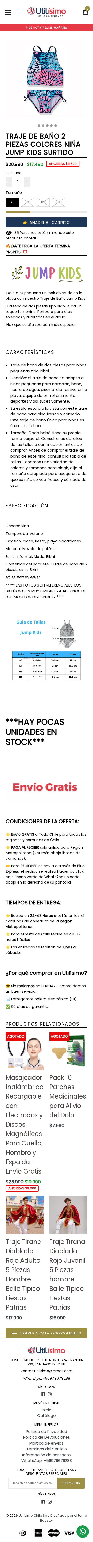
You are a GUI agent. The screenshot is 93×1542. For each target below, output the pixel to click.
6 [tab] (55, 125)
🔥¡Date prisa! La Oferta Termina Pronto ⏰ (38, 249)
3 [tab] (43, 125)
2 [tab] (39, 125)
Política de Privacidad (46, 1431)
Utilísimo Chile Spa (34, 1515)
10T (27, 202)
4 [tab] (47, 125)
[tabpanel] (46, 79)
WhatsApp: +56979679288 (46, 1460)
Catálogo (46, 1415)
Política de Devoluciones (46, 1437)
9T (12, 202)
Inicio (46, 1410)
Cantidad (13, 172)
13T (58, 202)
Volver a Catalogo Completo (50, 1333)
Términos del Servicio (46, 1449)
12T (43, 202)
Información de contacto (46, 1455)
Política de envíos (46, 1443)
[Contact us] (82, 1531)
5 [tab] (51, 125)
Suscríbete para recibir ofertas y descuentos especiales (46, 1472)
